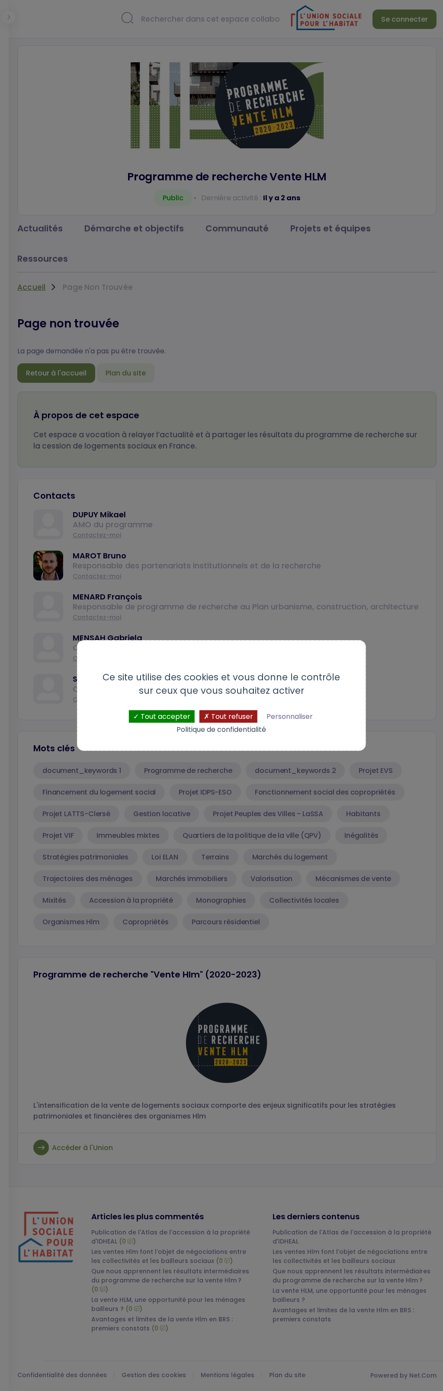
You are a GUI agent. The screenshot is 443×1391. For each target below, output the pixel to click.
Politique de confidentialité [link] (221, 729)
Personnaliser (289, 716)
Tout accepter (164, 716)
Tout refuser (231, 716)
